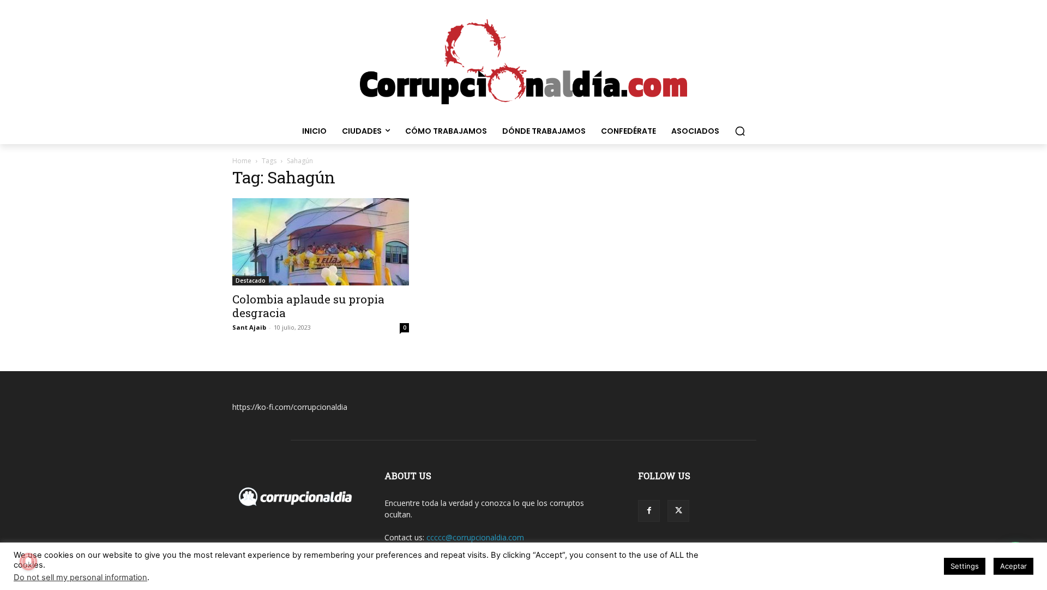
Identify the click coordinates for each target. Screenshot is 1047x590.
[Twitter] (678, 511)
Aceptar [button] (1013, 566)
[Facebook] (649, 511)
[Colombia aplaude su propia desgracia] (320, 241)
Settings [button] (964, 566)
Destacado (251, 280)
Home (241, 160)
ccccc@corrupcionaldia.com (475, 537)
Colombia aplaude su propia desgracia (308, 305)
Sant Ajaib (249, 327)
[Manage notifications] (28, 561)
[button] (740, 131)
